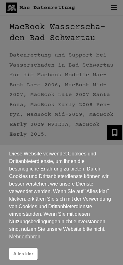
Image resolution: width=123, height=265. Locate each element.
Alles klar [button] (23, 253)
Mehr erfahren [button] (24, 236)
